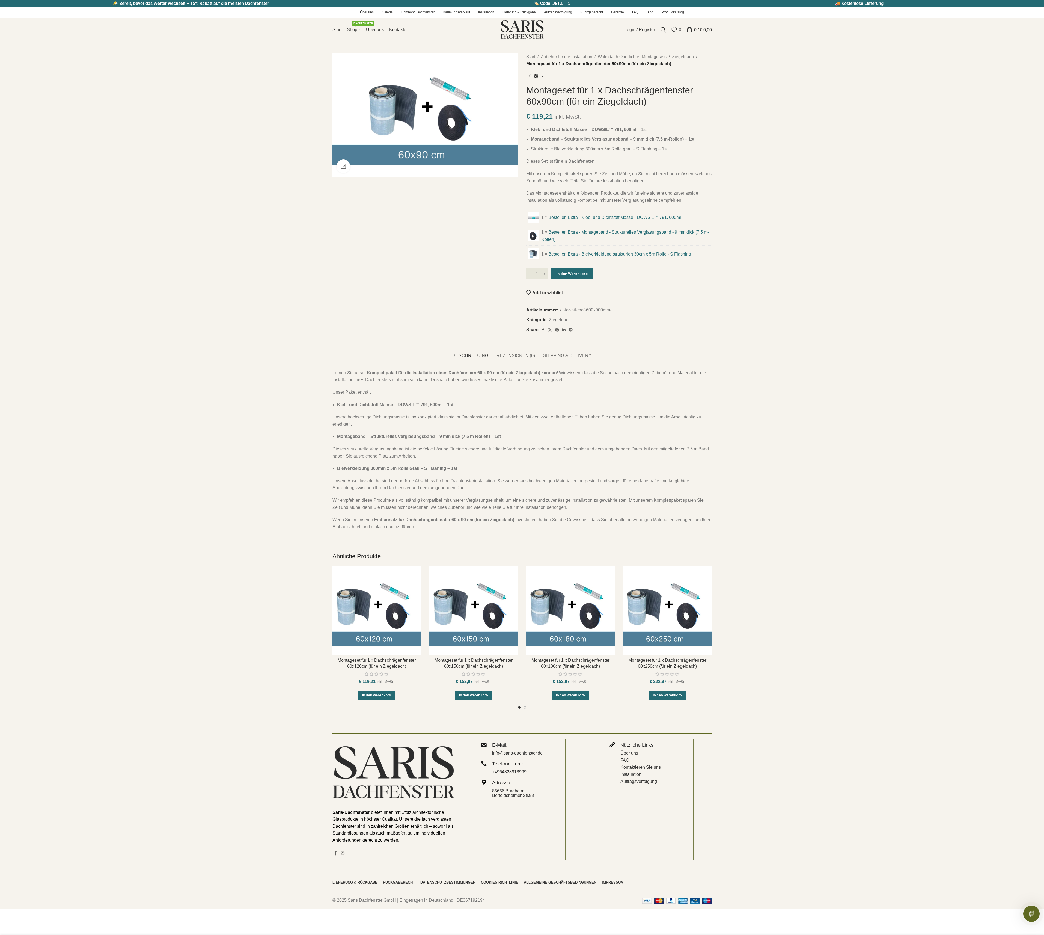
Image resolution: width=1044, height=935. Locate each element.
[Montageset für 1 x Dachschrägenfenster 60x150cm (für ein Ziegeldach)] (473, 610)
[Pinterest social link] (557, 330)
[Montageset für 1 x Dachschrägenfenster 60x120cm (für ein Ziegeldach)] (376, 610)
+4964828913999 (509, 772)
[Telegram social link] (570, 330)
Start (530, 56)
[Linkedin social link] (564, 330)
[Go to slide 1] (519, 707)
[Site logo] (522, 29)
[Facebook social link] (543, 330)
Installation (630, 774)
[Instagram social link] (342, 853)
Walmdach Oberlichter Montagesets (632, 56)
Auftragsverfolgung (638, 781)
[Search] (663, 29)
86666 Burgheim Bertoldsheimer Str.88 (513, 793)
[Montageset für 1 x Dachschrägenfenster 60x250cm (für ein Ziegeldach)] (667, 610)
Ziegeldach (683, 56)
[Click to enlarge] (343, 166)
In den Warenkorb (572, 273)
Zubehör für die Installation (566, 56)
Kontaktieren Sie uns (640, 767)
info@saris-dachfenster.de (517, 753)
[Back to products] (536, 76)
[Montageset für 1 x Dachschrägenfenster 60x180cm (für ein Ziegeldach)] (570, 610)
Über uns (629, 753)
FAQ (624, 760)
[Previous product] (529, 76)
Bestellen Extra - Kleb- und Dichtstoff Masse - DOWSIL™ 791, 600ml (614, 217)
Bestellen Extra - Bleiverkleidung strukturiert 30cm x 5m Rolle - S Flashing (619, 254)
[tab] (470, 353)
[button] (376, 695)
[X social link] (550, 330)
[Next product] (542, 76)
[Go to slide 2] (525, 707)
